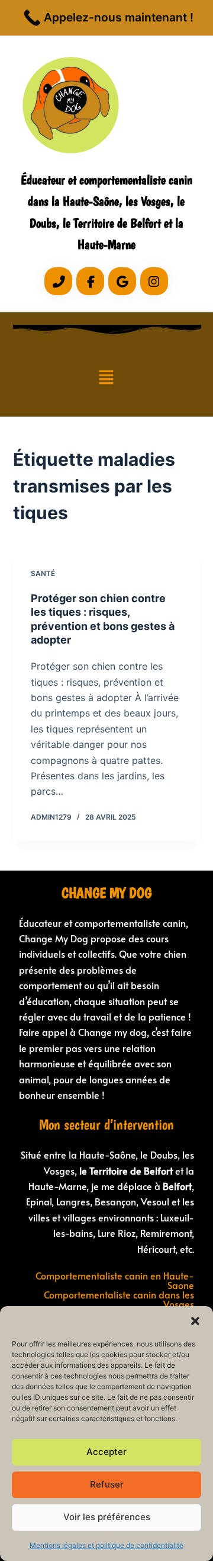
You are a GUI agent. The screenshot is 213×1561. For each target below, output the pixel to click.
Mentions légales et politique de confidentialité (106, 1545)
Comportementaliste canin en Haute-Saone (115, 1280)
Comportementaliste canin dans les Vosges (119, 1299)
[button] (195, 1321)
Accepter (106, 1451)
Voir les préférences (106, 1516)
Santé (43, 573)
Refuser (107, 1484)
